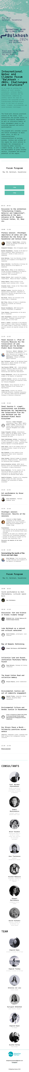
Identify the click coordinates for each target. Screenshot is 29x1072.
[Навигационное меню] (27, 2)
